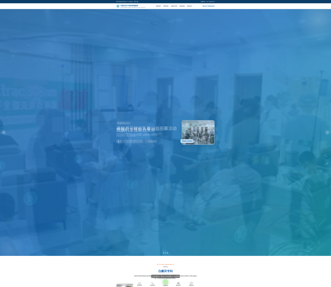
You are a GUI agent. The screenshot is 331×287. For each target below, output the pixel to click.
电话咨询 (152, 285)
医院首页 (139, 285)
